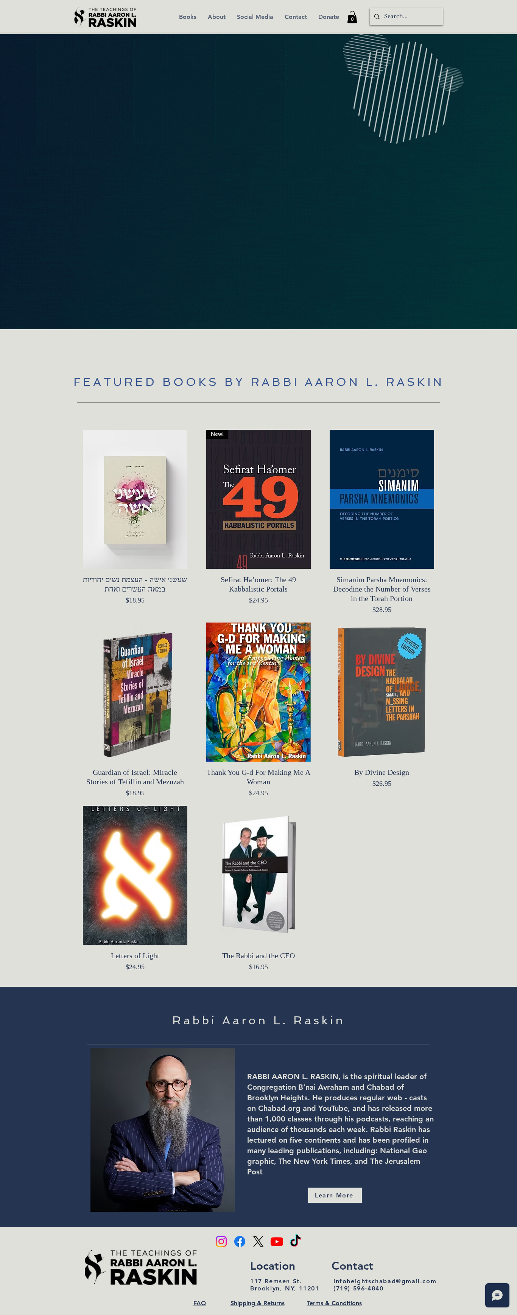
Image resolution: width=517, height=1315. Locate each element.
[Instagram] (221, 1241)
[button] (352, 17)
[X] (258, 1241)
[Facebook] (239, 1241)
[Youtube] (276, 1241)
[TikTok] (295, 1241)
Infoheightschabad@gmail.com (384, 1281)
